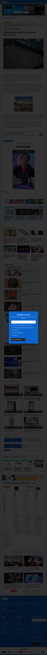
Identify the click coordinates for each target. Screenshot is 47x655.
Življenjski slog (16, 330)
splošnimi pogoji (20, 332)
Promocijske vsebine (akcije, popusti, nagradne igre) (23, 327)
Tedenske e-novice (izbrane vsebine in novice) (22, 325)
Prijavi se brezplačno (16, 339)
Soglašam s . (18, 332)
